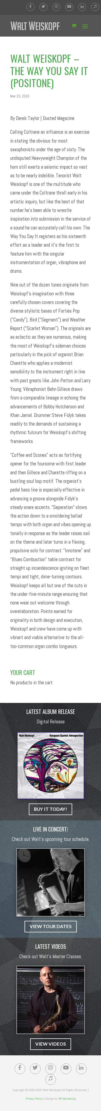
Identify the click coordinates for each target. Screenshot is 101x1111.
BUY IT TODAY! (50, 809)
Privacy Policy (34, 1099)
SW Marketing (66, 1099)
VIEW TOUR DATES (51, 926)
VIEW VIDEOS (50, 1044)
